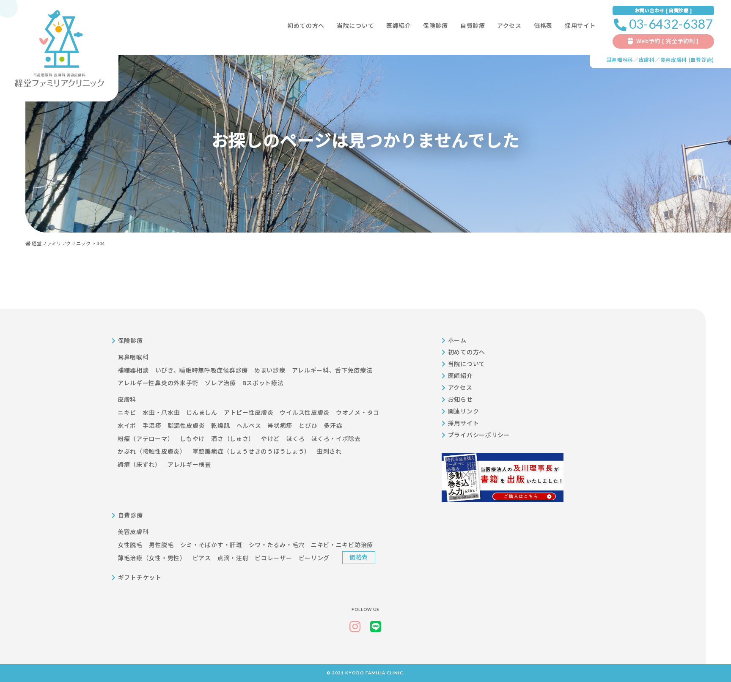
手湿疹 (152, 425)
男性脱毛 (161, 544)
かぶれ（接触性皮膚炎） (152, 451)
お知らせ (460, 399)
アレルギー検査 (189, 464)
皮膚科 (647, 59)
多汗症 (333, 425)
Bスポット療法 (263, 382)
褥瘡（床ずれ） (139, 464)
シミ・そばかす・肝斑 (211, 544)
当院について (355, 25)
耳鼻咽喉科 (620, 59)
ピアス (201, 557)
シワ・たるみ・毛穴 (277, 544)
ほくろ (295, 438)
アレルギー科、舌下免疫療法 (332, 370)
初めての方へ (305, 25)
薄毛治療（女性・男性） (152, 557)
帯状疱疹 (279, 425)
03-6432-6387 (671, 23)
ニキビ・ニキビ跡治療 (342, 544)
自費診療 (472, 25)
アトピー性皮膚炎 (249, 412)
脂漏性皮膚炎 (186, 425)
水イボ (127, 425)
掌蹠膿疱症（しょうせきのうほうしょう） (251, 451)
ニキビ (127, 412)
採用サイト (463, 423)
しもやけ (192, 438)
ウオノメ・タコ (357, 412)
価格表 (543, 25)
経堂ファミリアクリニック (61, 243)
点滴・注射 (233, 557)
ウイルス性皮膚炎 (305, 412)
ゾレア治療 (220, 382)
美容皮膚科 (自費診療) (687, 59)
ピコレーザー (273, 557)
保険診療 (435, 25)
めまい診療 (270, 370)
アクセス (509, 25)
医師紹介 (398, 25)
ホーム (457, 340)
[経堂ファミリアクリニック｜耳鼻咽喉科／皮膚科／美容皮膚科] (59, 48)
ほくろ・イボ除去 (336, 438)
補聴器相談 (133, 370)
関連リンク (463, 411)
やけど (270, 438)
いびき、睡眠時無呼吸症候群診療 (201, 370)
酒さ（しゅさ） (233, 438)
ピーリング (314, 557)
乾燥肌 (220, 425)
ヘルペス (248, 425)
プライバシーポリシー (479, 434)
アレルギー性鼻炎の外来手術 (158, 382)
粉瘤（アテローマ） (145, 438)
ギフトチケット (140, 577)
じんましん (201, 412)
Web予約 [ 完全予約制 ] (667, 41)
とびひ (308, 425)
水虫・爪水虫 (161, 412)
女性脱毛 (130, 544)
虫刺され (329, 451)
